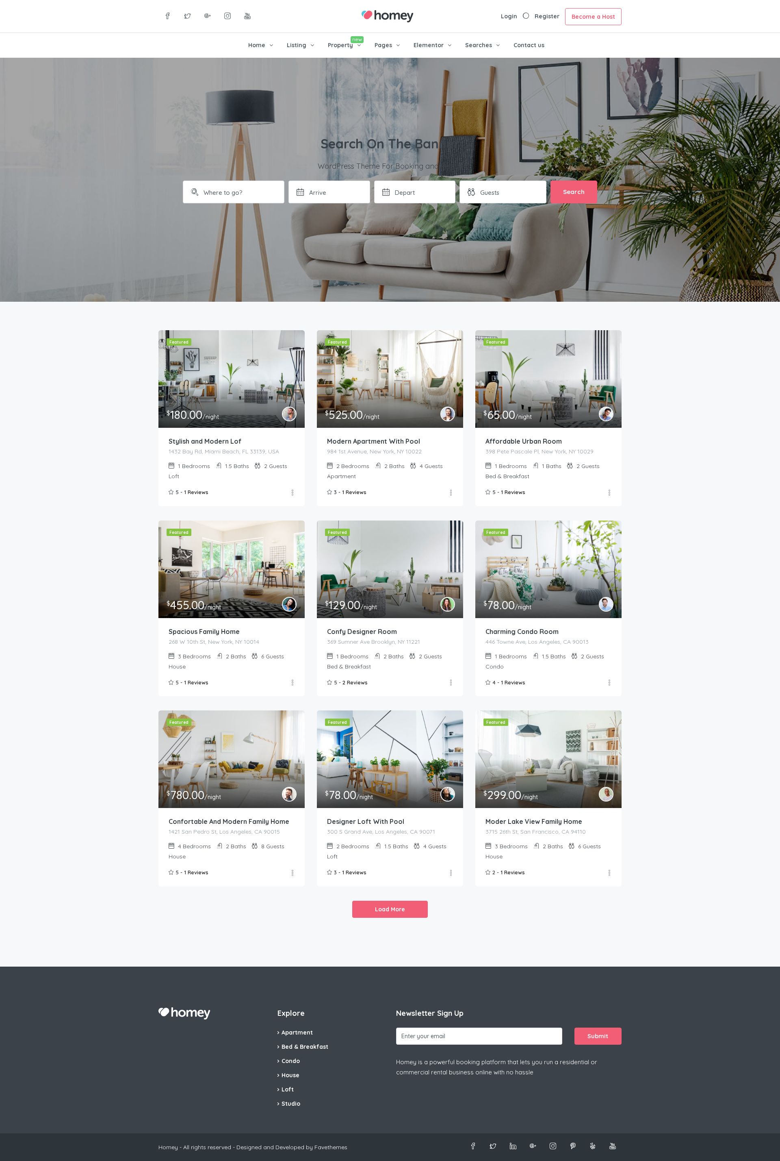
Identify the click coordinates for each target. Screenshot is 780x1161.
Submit (597, 1036)
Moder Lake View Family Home (533, 821)
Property (340, 45)
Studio (291, 1103)
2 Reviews (355, 682)
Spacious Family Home (204, 631)
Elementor (429, 45)
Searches (478, 45)
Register (547, 16)
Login (509, 16)
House (290, 1075)
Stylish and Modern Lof (205, 441)
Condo (291, 1061)
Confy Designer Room (362, 631)
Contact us (529, 45)
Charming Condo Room (522, 631)
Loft (288, 1089)
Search (574, 192)
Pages (383, 45)
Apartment (297, 1032)
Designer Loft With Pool (365, 821)
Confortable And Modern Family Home (229, 821)
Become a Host (593, 16)
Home (256, 45)
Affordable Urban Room (523, 441)
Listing (296, 45)
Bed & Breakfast (305, 1046)
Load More (390, 909)
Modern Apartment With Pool (373, 441)
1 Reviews (196, 492)
